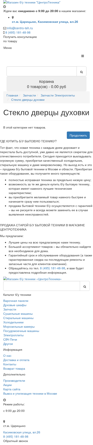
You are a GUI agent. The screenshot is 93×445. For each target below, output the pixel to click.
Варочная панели (15, 300)
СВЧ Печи (10, 339)
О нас (7, 355)
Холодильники (13, 322)
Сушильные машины (18, 313)
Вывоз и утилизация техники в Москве (30, 393)
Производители (14, 380)
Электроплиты (13, 335)
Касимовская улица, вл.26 (21, 432)
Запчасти (9, 309)
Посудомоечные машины (21, 331)
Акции (7, 385)
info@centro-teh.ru (20, 28)
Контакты (9, 364)
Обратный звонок (15, 441)
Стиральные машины (18, 318)
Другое (8, 343)
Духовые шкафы (14, 305)
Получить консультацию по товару (20, 38)
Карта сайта (11, 389)
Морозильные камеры (19, 326)
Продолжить (78, 135)
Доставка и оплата (16, 360)
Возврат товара (14, 368)
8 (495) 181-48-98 (17, 32)
